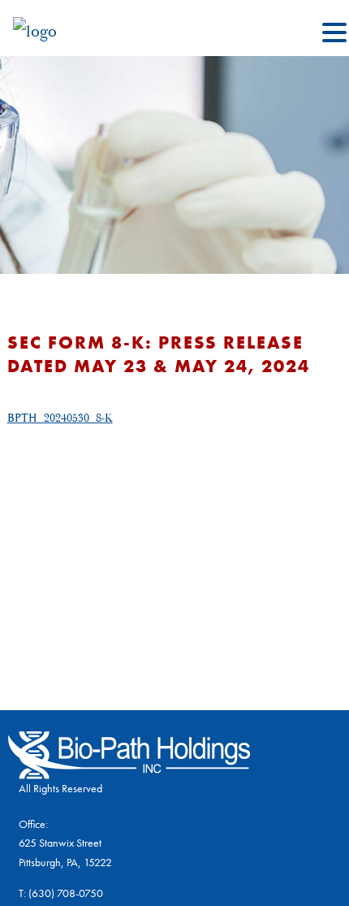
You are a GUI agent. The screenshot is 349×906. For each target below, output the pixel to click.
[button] (334, 34)
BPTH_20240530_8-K (60, 418)
